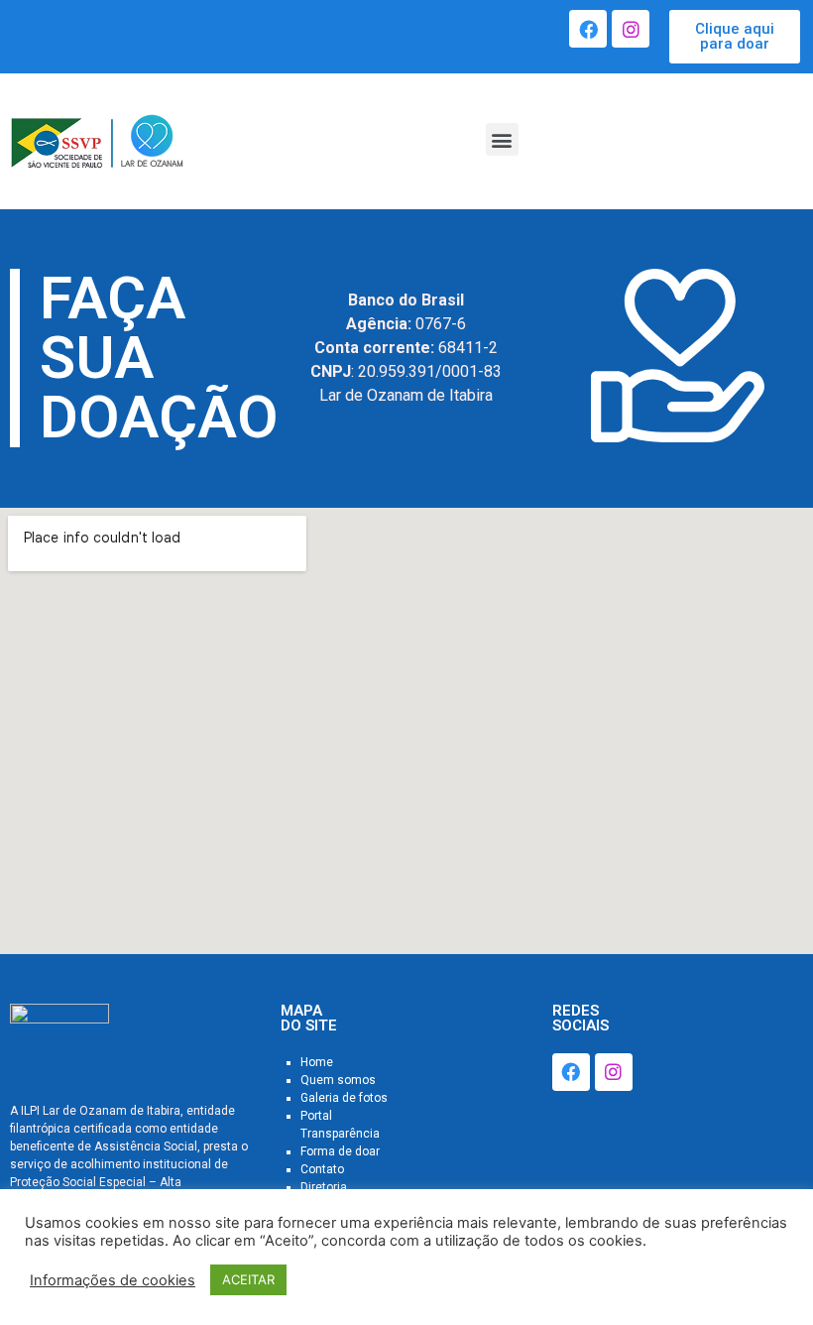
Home (316, 1062)
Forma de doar (340, 1151)
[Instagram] (630, 29)
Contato (322, 1169)
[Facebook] (588, 29)
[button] (734, 36)
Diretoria (323, 1187)
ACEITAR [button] (248, 1279)
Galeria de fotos (344, 1098)
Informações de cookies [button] (112, 1280)
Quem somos (338, 1080)
